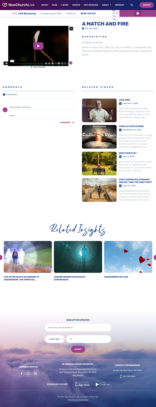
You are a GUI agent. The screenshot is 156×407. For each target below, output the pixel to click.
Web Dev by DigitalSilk (78, 400)
